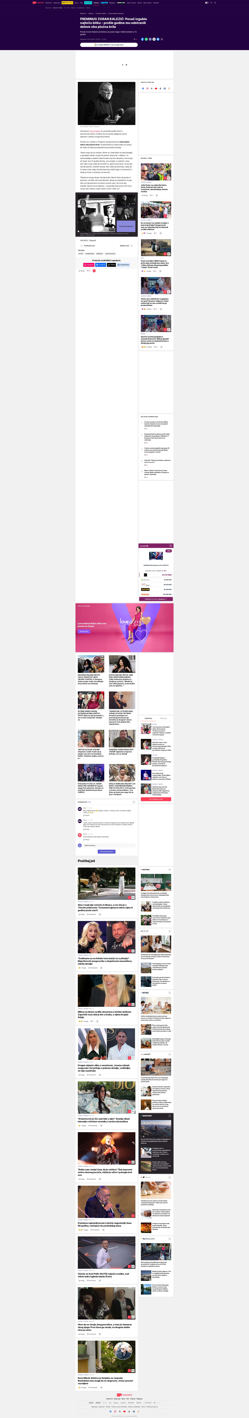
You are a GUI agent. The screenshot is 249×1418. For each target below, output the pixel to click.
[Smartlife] (131, 1403)
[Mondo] (38, 3)
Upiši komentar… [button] (90, 845)
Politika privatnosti (152, 1407)
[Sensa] (138, 1403)
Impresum (102, 1407)
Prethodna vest (89, 246)
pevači (81, 253)
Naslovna (83, 13)
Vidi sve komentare (106, 851)
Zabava (90, 13)
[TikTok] (160, 88)
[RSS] (169, 88)
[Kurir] (91, 1403)
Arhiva (143, 1407)
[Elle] (105, 1403)
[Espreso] (98, 1403)
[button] (135, 39)
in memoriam (89, 253)
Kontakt (108, 1407)
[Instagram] (147, 88)
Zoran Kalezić (94, 131)
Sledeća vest (124, 246)
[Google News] (165, 88)
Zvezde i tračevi (101, 13)
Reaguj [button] (83, 271)
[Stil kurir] (110, 1403)
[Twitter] (151, 88)
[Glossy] (116, 1403)
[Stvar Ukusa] (157, 1403)
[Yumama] (147, 1403)
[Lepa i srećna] (123, 1403)
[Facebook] (143, 88)
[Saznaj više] (169, 869)
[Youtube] (156, 88)
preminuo (99, 253)
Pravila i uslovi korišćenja (119, 1407)
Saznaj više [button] (84, 631)
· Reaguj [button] (149, 233)
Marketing (94, 1407)
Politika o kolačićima (134, 1407)
